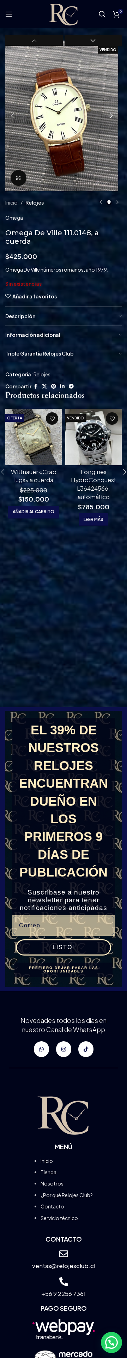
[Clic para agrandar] (18, 178)
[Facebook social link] (35, 386)
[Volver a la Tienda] (109, 202)
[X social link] (44, 386)
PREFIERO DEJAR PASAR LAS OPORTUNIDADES (63, 969)
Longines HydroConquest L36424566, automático (93, 484)
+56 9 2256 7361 (63, 1293)
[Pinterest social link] (53, 386)
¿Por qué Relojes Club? (67, 1195)
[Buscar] (102, 14)
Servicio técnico (59, 1218)
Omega (14, 217)
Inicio (11, 202)
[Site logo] (63, 13)
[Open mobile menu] (9, 14)
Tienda (48, 1172)
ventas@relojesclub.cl (63, 1265)
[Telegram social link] (71, 386)
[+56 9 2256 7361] (63, 1281)
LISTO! (63, 947)
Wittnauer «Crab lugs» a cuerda (33, 476)
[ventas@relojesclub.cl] (63, 1253)
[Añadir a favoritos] (52, 418)
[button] (12, 116)
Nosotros (52, 1183)
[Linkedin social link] (62, 386)
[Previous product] (100, 202)
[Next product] (117, 202)
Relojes (34, 202)
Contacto (52, 1206)
